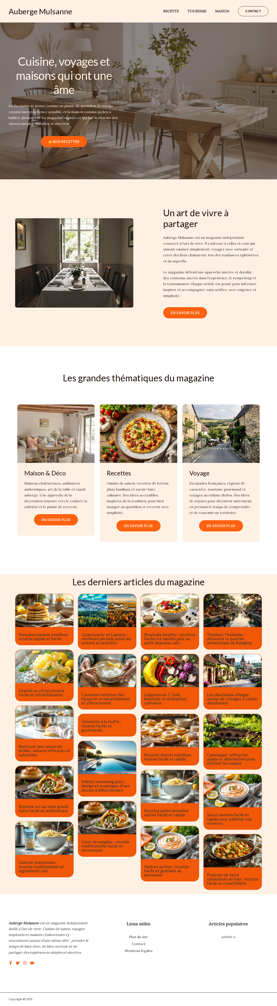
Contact (138, 944)
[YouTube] (32, 963)
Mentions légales (138, 950)
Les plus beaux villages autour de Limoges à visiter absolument (232, 698)
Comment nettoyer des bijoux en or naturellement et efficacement (105, 698)
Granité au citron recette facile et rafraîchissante (41, 692)
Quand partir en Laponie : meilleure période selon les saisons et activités (106, 638)
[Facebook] (11, 963)
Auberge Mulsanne (40, 11)
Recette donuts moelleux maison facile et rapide (167, 756)
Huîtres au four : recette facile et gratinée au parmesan (166, 870)
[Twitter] (18, 963)
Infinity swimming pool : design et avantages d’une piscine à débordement (105, 785)
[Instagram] (25, 963)
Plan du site (138, 937)
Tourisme (197, 11)
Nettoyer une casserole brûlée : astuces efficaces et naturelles (44, 750)
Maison (222, 11)
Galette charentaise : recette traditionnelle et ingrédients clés (41, 866)
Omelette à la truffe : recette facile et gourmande (101, 725)
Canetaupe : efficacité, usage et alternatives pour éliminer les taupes (231, 758)
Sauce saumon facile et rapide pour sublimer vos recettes (229, 818)
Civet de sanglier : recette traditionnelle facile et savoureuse (105, 845)
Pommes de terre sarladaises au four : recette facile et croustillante (232, 879)
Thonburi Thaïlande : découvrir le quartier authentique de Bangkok (229, 638)
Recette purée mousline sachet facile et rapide (166, 812)
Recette (171, 11)
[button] (253, 11)
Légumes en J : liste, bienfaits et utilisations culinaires (165, 698)
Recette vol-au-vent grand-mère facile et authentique (44, 808)
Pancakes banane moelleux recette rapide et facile (43, 636)
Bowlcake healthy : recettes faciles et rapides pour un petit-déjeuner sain (170, 638)
